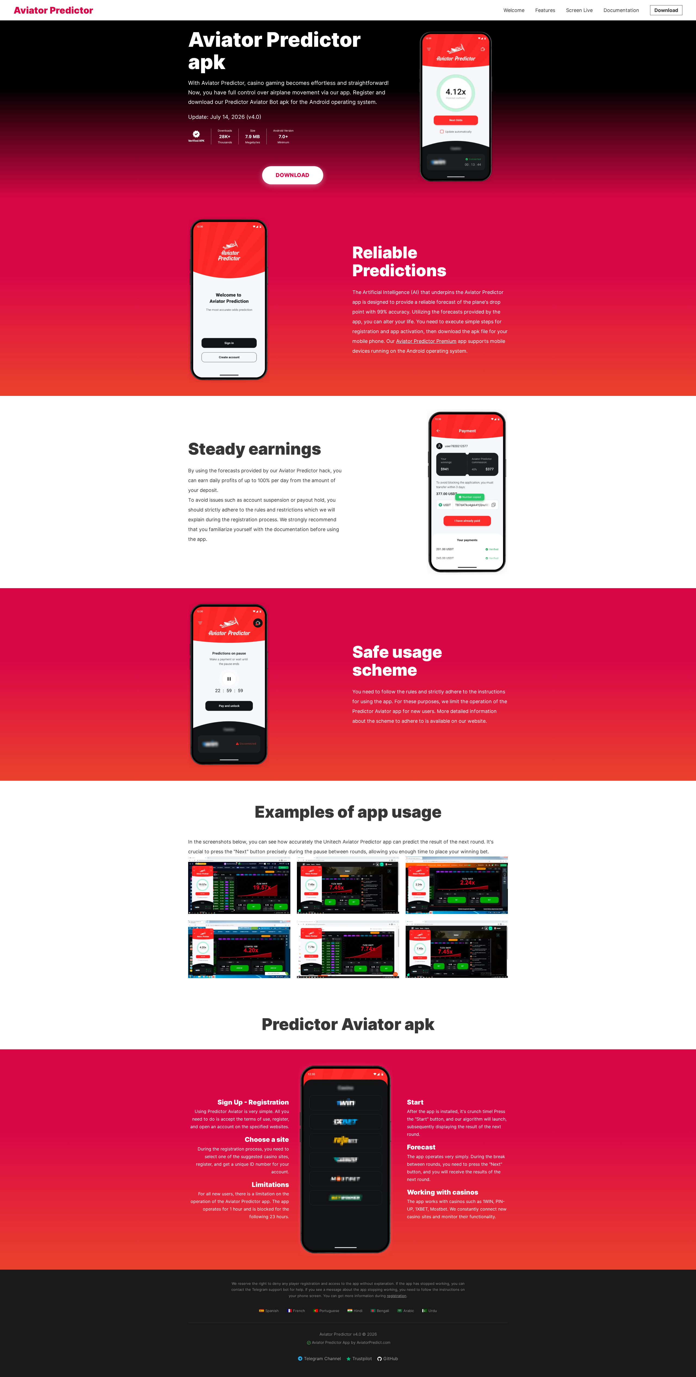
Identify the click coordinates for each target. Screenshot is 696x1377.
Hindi (358, 1310)
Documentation (621, 10)
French (299, 1310)
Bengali (383, 1310)
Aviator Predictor (53, 10)
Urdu (432, 1310)
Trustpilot (362, 1358)
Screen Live (579, 10)
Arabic (408, 1310)
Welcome (514, 10)
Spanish (272, 1310)
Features (545, 10)
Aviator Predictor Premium (426, 341)
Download (666, 10)
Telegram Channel (322, 1358)
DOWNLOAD (293, 175)
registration (396, 1296)
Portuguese (329, 1310)
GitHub (390, 1358)
